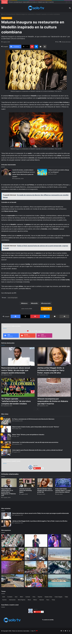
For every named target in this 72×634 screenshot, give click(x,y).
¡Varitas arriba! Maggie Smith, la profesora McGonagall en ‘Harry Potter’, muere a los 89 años (50, 370)
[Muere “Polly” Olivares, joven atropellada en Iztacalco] (6, 437)
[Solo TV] (36, 8)
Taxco (47, 599)
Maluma (24, 303)
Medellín (35, 303)
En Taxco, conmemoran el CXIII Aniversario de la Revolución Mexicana (33, 419)
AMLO (21, 596)
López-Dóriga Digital (12, 297)
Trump (53, 599)
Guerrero (4, 599)
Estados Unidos (48, 596)
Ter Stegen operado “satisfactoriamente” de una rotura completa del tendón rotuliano (16, 401)
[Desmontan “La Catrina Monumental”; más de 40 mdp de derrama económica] (6, 444)
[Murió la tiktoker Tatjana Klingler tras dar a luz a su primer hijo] (45, 482)
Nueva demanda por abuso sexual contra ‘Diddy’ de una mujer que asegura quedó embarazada (15, 370)
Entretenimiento (10, 14)
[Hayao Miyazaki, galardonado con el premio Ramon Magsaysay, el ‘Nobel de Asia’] (9, 482)
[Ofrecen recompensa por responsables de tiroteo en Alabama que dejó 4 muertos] (54, 387)
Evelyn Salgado (58, 596)
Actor (16, 596)
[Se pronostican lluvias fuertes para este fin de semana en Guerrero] (59, 567)
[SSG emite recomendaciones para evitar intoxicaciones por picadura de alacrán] (12, 567)
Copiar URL (46, 308)
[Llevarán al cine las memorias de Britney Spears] (27, 482)
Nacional (41, 599)
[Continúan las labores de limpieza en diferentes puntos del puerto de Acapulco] (12, 580)
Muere (29, 599)
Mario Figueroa (21, 599)
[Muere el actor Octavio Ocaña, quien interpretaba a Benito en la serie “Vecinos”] (6, 429)
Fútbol (66, 596)
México (35, 599)
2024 (3, 596)
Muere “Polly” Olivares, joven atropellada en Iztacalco (28, 434)
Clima (33, 596)
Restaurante (46, 303)
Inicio (4, 14)
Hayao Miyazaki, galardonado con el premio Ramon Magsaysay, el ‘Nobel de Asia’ (8, 492)
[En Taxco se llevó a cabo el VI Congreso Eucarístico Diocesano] (36, 567)
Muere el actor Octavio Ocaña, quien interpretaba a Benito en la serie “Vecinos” (35, 426)
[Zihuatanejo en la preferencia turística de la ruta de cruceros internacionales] (59, 580)
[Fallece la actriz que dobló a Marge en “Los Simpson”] (42, 172)
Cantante (27, 596)
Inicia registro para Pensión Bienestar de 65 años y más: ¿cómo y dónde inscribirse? (37, 450)
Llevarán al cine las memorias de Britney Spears (25, 490)
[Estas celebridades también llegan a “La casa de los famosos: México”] (63, 482)
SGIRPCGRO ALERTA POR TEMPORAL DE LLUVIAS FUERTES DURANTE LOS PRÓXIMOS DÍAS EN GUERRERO (38, 2)
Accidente (9, 596)
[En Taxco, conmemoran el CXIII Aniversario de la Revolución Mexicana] (6, 421)
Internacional (12, 599)
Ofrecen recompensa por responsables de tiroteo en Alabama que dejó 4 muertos (52, 401)
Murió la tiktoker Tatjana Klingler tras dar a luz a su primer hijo (45, 490)
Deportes (40, 596)
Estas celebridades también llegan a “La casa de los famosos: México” (62, 490)
